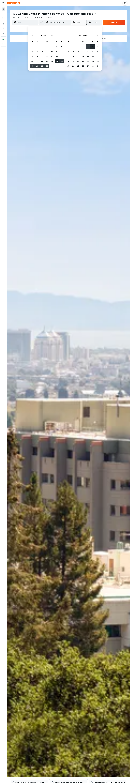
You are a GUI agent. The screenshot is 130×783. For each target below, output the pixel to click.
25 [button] (57, 61)
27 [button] (32, 66)
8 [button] (42, 51)
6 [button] (32, 51)
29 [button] (42, 66)
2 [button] (47, 47)
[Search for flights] (3, 9)
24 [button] (52, 61)
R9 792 (16, 13)
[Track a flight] (3, 28)
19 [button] (61, 56)
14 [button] (37, 56)
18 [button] (57, 56)
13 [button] (32, 56)
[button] (3, 3)
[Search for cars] (3, 18)
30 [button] (47, 66)
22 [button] (42, 61)
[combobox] (16, 17)
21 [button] (37, 61)
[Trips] (3, 34)
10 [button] (52, 51)
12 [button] (61, 51)
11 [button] (56, 51)
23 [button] (47, 61)
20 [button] (32, 61)
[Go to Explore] (3, 24)
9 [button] (47, 51)
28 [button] (37, 66)
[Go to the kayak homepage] (13, 3)
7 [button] (37, 51)
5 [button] (61, 47)
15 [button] (42, 56)
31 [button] (97, 66)
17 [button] (52, 56)
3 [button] (51, 47)
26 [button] (62, 61)
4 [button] (56, 47)
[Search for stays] (3, 14)
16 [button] (47, 56)
